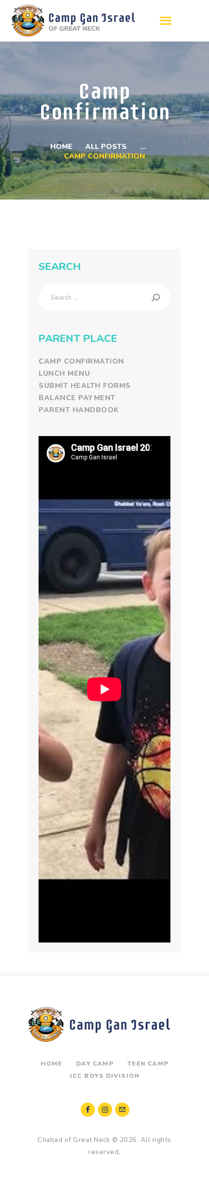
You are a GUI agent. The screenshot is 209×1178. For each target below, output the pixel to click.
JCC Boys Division (104, 1076)
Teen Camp (147, 1063)
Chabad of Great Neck (74, 1140)
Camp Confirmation (81, 361)
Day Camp (95, 1063)
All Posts (106, 146)
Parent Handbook (79, 410)
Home (61, 146)
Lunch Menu (64, 373)
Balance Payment (77, 398)
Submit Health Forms (85, 385)
